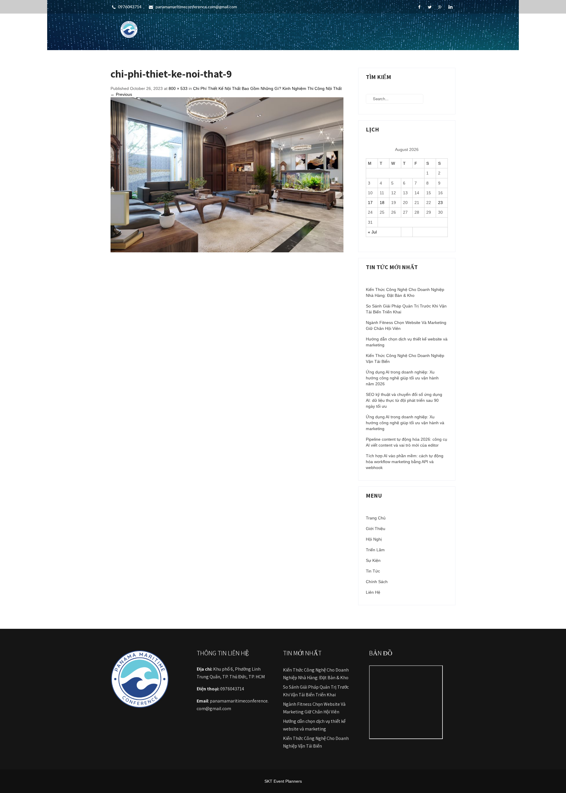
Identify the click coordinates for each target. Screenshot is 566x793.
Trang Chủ (376, 518)
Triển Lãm (375, 549)
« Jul (372, 232)
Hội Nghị (374, 539)
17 (370, 202)
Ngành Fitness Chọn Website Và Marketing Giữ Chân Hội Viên (406, 325)
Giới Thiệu (375, 528)
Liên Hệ (373, 592)
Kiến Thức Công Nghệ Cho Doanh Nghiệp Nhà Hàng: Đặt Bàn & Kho (405, 292)
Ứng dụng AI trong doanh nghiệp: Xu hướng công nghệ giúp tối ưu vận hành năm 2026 (402, 378)
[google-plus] (440, 7)
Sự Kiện (373, 560)
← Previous (121, 94)
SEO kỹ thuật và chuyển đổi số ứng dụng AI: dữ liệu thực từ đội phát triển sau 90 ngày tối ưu (404, 400)
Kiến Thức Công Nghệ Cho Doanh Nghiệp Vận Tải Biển (405, 358)
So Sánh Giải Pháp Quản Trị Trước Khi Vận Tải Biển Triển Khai (406, 309)
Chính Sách (377, 581)
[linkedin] (450, 7)
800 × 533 (178, 88)
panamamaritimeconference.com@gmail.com (196, 6)
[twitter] (429, 7)
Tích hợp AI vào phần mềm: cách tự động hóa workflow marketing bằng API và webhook (404, 461)
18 (382, 202)
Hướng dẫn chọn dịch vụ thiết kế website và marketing (406, 342)
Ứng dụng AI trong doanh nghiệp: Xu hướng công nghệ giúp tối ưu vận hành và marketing (405, 422)
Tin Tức (373, 571)
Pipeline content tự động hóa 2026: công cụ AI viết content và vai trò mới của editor (406, 442)
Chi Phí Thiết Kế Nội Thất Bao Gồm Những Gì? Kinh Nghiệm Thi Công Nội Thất (267, 88)
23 (440, 202)
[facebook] (419, 7)
